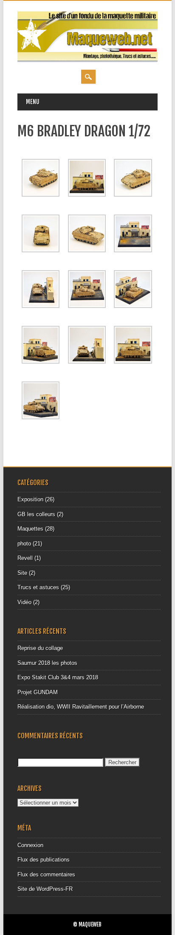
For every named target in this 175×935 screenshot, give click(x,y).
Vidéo (24, 602)
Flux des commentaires (46, 874)
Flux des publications (43, 859)
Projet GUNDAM (37, 692)
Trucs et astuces (38, 587)
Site (22, 573)
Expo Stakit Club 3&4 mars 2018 (57, 677)
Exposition (30, 499)
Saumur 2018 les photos (47, 663)
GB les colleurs (36, 514)
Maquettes (30, 528)
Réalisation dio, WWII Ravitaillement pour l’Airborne (80, 706)
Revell (25, 558)
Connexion (30, 845)
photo (24, 543)
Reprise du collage (40, 648)
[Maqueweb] (87, 61)
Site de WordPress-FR (45, 889)
